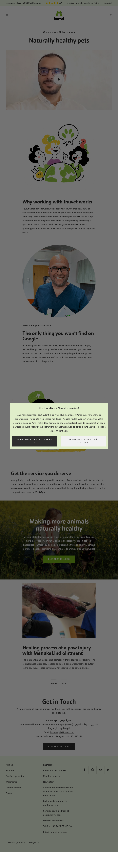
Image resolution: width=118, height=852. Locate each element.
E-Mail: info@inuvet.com (55, 832)
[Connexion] (111, 15)
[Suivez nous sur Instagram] (92, 770)
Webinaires (11, 782)
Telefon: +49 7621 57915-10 (57, 826)
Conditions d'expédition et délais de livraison (56, 813)
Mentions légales (51, 776)
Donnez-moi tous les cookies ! (34, 441)
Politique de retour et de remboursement (55, 803)
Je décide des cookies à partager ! (83, 441)
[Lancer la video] (59, 79)
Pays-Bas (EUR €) (15, 842)
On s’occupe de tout (15, 776)
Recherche (48, 764)
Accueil (9, 764)
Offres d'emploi (13, 787)
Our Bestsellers (59, 559)
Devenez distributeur (53, 820)
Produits (10, 770)
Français (32, 842)
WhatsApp (40, 492)
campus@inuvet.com (21, 492)
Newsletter (48, 782)
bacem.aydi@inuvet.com (62, 732)
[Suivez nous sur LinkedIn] (108, 770)
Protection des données (54, 770)
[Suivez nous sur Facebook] (84, 770)
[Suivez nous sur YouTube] (100, 770)
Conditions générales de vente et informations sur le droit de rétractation (58, 791)
